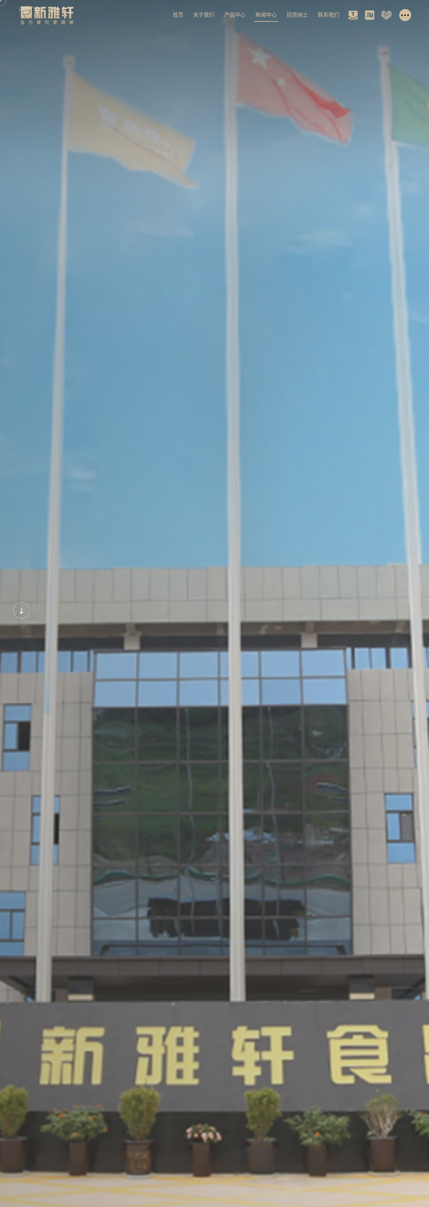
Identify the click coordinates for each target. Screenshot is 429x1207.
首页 (178, 15)
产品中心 (235, 15)
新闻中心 (266, 15)
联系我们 (328, 15)
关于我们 (203, 15)
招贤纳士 (297, 15)
